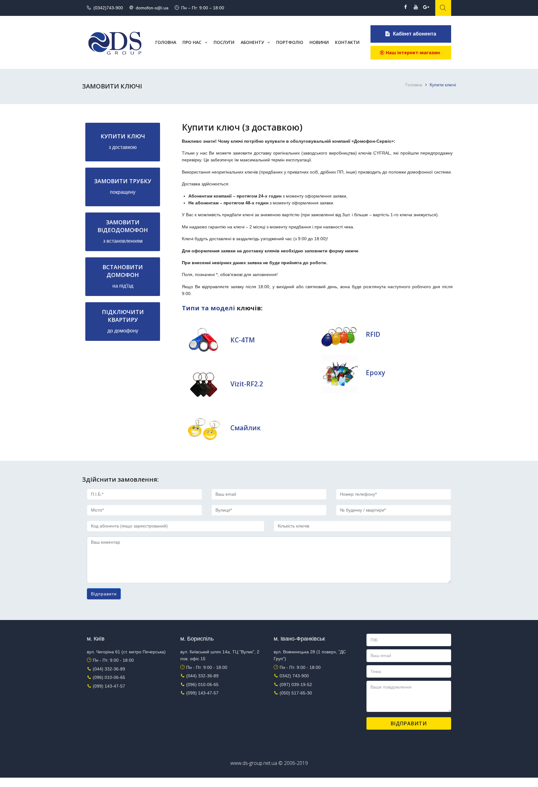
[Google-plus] (426, 7)
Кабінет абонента (414, 33)
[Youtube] (415, 7)
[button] (410, 53)
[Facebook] (405, 7)
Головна (413, 84)
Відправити (104, 593)
